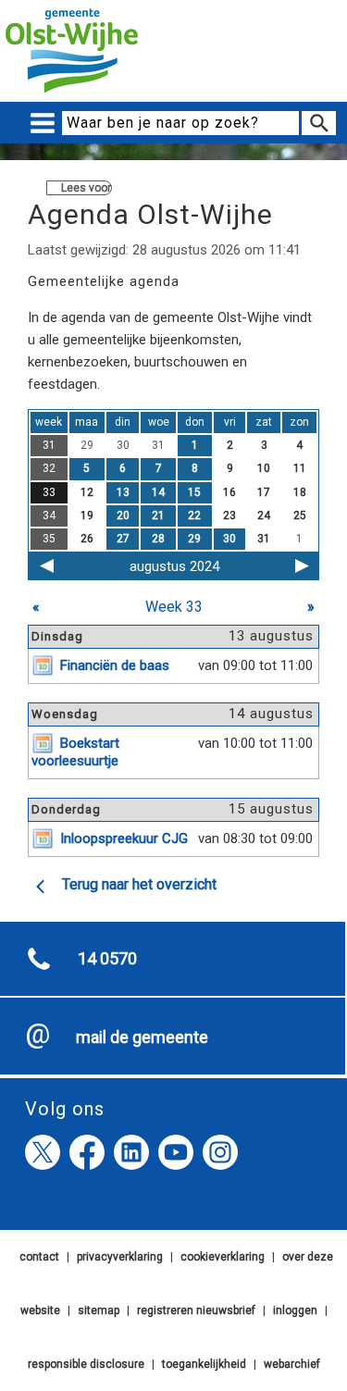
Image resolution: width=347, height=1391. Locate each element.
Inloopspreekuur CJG (124, 838)
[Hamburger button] (42, 123)
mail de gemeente (142, 1037)
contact (39, 1256)
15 (194, 492)
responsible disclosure (86, 1364)
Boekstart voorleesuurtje (75, 752)
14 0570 (107, 958)
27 (123, 538)
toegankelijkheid (204, 1364)
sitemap (98, 1310)
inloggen (295, 1310)
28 (158, 538)
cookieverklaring (222, 1256)
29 (194, 538)
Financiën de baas (114, 665)
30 (229, 538)
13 (123, 492)
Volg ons (65, 1109)
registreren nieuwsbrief (196, 1310)
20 (123, 515)
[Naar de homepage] (72, 93)
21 (158, 515)
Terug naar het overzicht (139, 884)
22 (194, 515)
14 (158, 492)
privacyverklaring (120, 1256)
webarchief (292, 1364)
